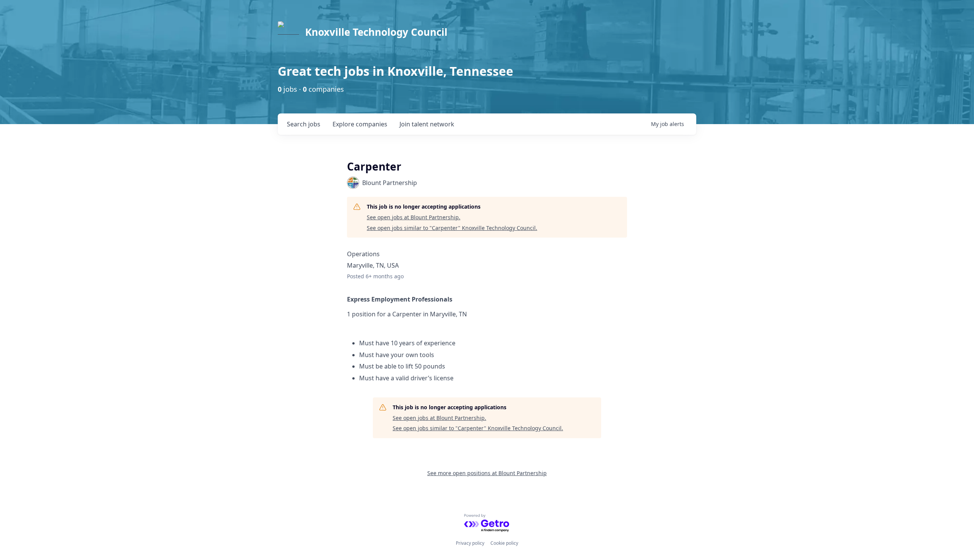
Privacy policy (470, 543)
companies (360, 124)
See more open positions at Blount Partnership (487, 473)
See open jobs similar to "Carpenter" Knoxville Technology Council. (452, 227)
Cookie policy (504, 543)
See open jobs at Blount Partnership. (413, 217)
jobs (303, 124)
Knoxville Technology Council (376, 32)
